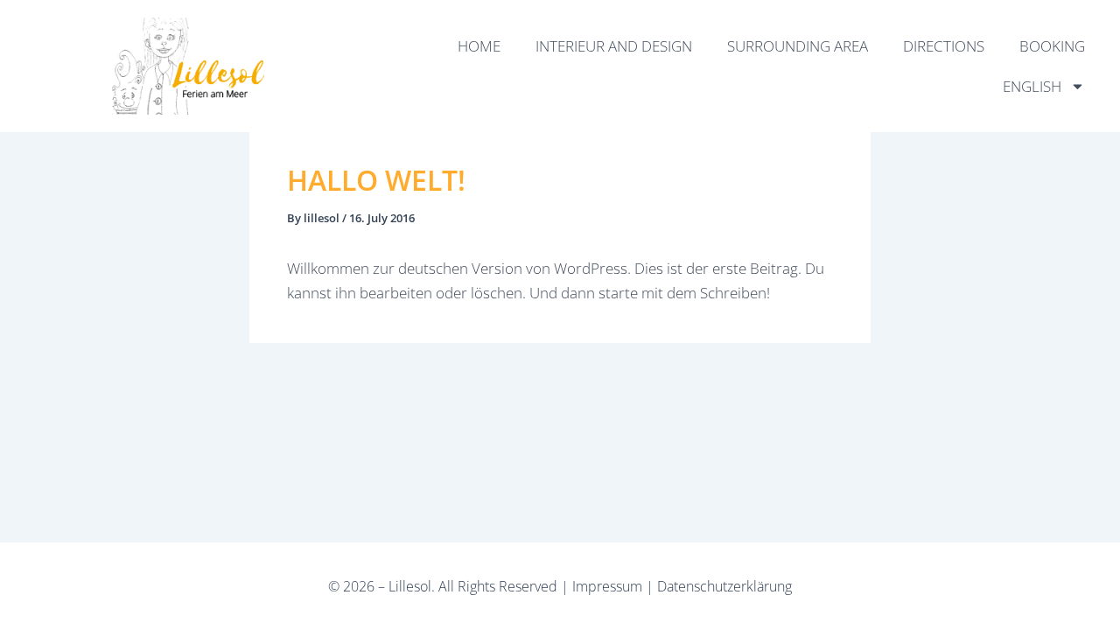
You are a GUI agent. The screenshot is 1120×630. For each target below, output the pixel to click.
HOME (479, 46)
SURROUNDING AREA (797, 46)
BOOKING (1052, 46)
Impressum (607, 586)
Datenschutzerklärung (724, 586)
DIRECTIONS (943, 46)
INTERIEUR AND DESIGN (614, 46)
